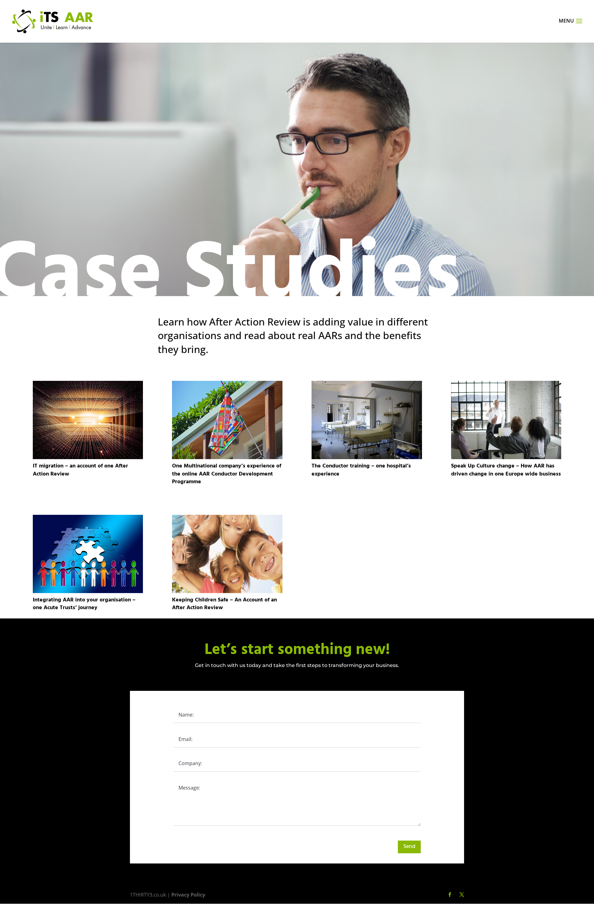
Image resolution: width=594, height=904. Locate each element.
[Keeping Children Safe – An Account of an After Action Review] (227, 554)
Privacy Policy (188, 894)
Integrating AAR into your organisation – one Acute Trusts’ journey (84, 604)
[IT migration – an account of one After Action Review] (88, 420)
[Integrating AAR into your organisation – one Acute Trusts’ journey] (88, 554)
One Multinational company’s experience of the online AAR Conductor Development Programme (226, 474)
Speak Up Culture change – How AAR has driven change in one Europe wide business (506, 470)
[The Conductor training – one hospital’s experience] (367, 420)
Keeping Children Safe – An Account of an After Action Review (224, 604)
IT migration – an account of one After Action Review (80, 470)
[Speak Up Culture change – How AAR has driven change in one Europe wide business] (506, 420)
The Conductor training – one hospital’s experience (361, 470)
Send (409, 846)
